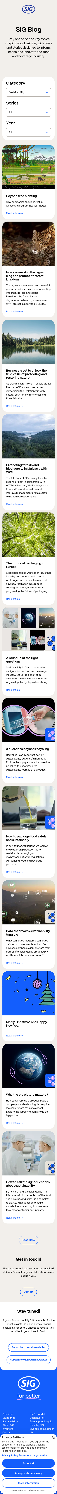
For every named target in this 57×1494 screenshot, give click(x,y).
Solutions (7, 1414)
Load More (28, 1240)
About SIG (8, 1425)
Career (6, 1432)
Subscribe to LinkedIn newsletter (28, 1359)
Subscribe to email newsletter (28, 1347)
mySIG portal (37, 1414)
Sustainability (10, 1421)
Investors (7, 1428)
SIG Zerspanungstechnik (42, 1430)
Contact (28, 1291)
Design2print (37, 1417)
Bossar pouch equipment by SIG (41, 1423)
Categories (8, 1417)
